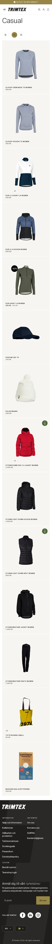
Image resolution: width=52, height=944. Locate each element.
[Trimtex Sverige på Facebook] (22, 915)
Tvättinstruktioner (10, 841)
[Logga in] (44, 9)
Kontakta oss (33, 828)
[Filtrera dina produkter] (5, 34)
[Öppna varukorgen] (48, 9)
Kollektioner (7, 828)
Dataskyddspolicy (10, 856)
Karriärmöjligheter (35, 838)
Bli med (43, 900)
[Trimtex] (17, 9)
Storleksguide (8, 846)
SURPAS (31, 833)
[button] (4, 9)
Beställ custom (9, 867)
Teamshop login (9, 872)
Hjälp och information (12, 822)
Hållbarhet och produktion (9, 834)
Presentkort (7, 851)
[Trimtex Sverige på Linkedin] (30, 915)
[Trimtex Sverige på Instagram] (38, 915)
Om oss (30, 822)
